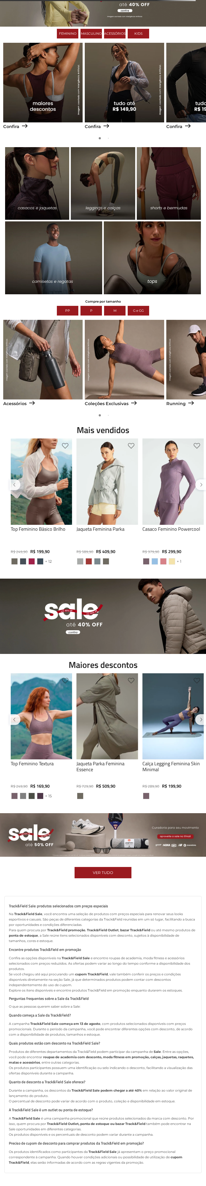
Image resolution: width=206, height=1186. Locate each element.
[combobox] (103, 27)
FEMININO (67, 70)
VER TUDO (103, 937)
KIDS (138, 70)
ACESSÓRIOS (115, 70)
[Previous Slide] (16, 525)
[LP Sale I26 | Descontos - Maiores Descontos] (43, 157)
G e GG (138, 347)
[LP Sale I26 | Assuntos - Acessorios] (43, 434)
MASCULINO (91, 70)
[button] (41, 609)
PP (67, 347)
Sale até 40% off (103, 4)
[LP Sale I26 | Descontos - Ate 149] (124, 157)
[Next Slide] (199, 525)
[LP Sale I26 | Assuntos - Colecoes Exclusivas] (124, 434)
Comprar (41, 610)
